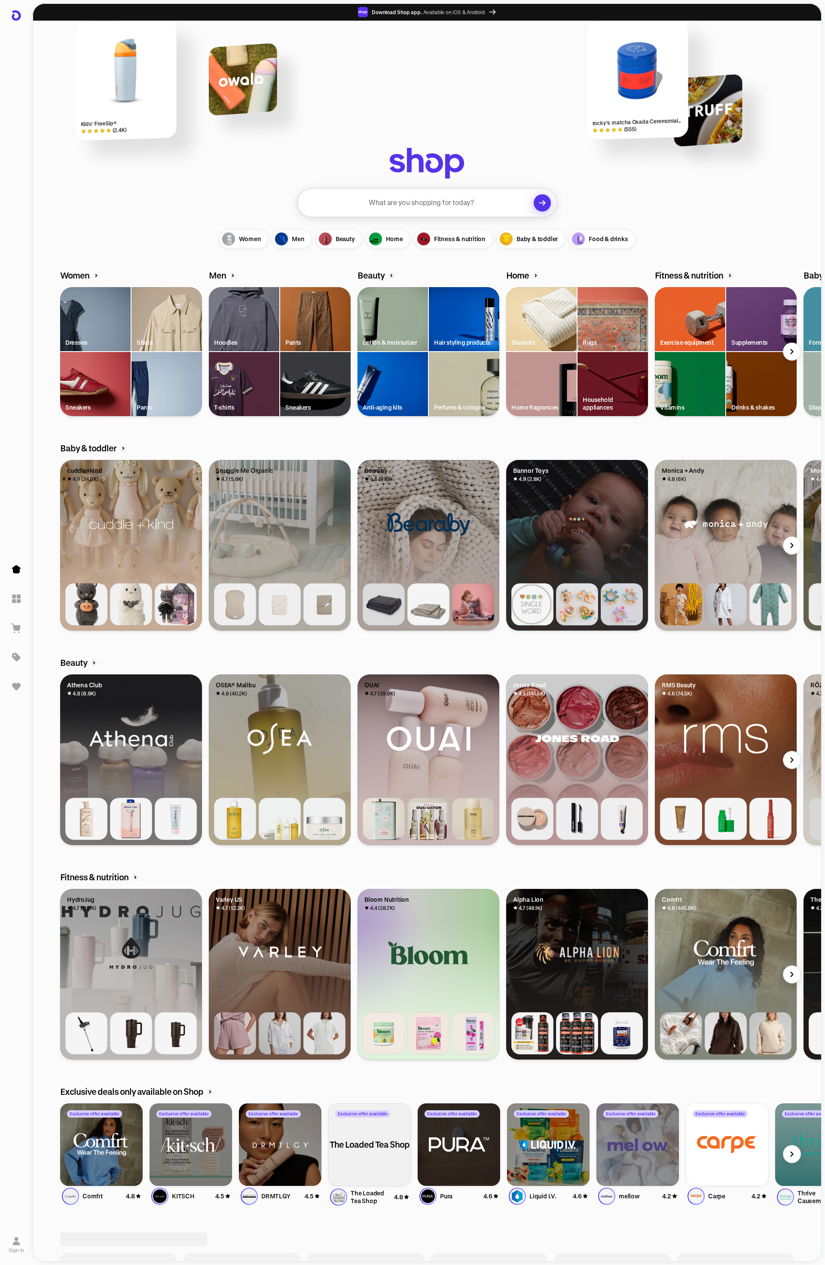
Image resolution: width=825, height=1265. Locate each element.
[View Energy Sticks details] (473, 1033)
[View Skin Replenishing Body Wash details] (86, 819)
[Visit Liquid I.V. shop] (548, 1144)
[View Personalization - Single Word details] (532, 604)
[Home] (16, 569)
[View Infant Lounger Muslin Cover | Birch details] (324, 604)
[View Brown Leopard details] (131, 1033)
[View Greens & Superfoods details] (384, 1033)
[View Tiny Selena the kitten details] (176, 604)
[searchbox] (427, 203)
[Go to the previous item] (62, 352)
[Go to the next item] (792, 352)
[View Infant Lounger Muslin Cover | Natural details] (280, 604)
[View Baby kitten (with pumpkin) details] (86, 604)
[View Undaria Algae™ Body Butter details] (324, 819)
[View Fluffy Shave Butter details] (176, 819)
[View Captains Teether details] (622, 604)
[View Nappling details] (473, 604)
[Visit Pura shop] (459, 1144)
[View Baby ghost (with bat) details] (131, 604)
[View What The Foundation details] (532, 819)
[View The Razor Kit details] (131, 819)
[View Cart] (16, 628)
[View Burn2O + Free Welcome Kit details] (532, 1033)
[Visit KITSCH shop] (191, 1144)
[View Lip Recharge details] (622, 819)
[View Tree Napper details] (428, 604)
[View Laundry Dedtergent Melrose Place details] (384, 819)
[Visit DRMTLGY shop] (280, 1144)
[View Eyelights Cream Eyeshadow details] (681, 819)
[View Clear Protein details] (428, 1033)
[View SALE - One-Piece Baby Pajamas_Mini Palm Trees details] (770, 604)
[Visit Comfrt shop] (101, 1144)
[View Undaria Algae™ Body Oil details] (235, 819)
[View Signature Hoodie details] (770, 1033)
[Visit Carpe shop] (727, 1144)
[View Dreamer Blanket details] (681, 1033)
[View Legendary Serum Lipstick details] (770, 819)
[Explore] (16, 598)
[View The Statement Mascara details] (577, 819)
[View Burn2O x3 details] (577, 1033)
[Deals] (16, 657)
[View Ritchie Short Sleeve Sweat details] (324, 1033)
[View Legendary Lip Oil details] (726, 819)
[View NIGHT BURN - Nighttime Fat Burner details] (622, 1033)
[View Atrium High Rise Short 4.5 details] (235, 1033)
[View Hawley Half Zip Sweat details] (280, 1033)
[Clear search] (542, 202)
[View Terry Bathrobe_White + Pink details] (726, 604)
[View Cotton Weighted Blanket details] (384, 604)
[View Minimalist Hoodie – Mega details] (726, 1033)
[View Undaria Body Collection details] (280, 819)
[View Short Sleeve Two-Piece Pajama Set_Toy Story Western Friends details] (681, 604)
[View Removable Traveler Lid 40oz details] (86, 1033)
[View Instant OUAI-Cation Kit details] (428, 819)
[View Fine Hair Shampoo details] (473, 819)
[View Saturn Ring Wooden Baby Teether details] (577, 604)
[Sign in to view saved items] (16, 686)
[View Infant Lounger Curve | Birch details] (235, 604)
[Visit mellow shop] (637, 1144)
